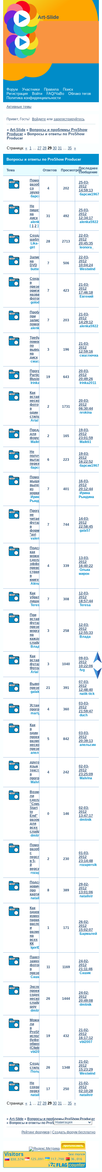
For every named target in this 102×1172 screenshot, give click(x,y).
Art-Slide (17, 130)
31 (60, 148)
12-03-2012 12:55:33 (86, 629)
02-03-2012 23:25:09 (86, 770)
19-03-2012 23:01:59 (86, 434)
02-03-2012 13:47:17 (86, 812)
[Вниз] (97, 678)
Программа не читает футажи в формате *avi (39, 522)
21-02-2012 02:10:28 (86, 1087)
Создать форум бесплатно (73, 1132)
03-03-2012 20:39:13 (86, 737)
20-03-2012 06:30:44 (86, 405)
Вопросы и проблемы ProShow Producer (61, 1119)
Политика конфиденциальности (34, 98)
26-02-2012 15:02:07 (86, 926)
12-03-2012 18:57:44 (86, 597)
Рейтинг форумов (36, 1132)
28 (44, 148)
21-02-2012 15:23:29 (86, 1065)
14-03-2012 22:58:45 (86, 523)
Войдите (39, 119)
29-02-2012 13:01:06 (86, 888)
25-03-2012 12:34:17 (86, 214)
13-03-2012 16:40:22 (86, 562)
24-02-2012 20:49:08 (86, 997)
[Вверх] (97, 662)
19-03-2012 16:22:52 (86, 458)
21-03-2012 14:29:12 (86, 318)
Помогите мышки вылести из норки (38, 485)
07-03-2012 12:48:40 (86, 686)
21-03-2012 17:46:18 (86, 288)
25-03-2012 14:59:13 (86, 186)
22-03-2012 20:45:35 (86, 239)
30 (55, 148)
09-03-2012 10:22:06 (86, 662)
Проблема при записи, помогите (38, 318)
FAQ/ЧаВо (55, 93)
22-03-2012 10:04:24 (86, 261)
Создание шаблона (38, 237)
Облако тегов (79, 93)
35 (70, 148)
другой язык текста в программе (39, 770)
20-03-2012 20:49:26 (86, 375)
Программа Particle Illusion (39, 375)
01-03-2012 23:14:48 (86, 857)
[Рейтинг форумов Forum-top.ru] (73, 1149)
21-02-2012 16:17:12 (86, 1034)
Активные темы (19, 107)
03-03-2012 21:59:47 (86, 707)
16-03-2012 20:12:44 (86, 485)
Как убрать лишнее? (37, 597)
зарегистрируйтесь (69, 119)
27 (39, 148)
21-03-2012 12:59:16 (86, 347)
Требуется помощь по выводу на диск (38, 347)
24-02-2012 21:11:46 (86, 965)
